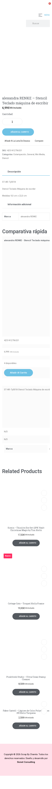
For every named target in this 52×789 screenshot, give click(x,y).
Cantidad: (7, 114)
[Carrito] (48, 5)
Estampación (20, 154)
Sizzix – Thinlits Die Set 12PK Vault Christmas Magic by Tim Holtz (26, 529)
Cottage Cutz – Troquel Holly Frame (26, 603)
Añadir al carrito (20, 132)
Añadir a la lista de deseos (17, 141)
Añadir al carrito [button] (18, 372)
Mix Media (40, 154)
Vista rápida (44, 500)
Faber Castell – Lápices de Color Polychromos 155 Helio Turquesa (26, 711)
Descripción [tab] (14, 171)
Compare (39, 141)
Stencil (5, 158)
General (30, 154)
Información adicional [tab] (19, 204)
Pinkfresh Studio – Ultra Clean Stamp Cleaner (26, 678)
